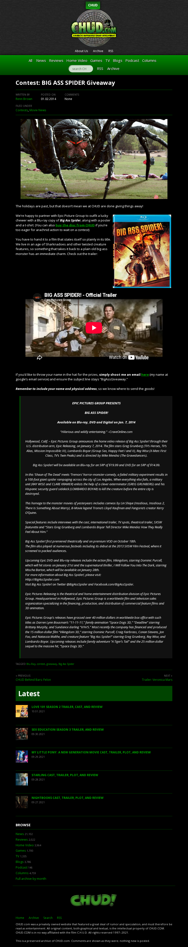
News (41, 60)
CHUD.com (94, 901)
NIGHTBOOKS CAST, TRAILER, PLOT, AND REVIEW (68, 798)
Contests (22, 110)
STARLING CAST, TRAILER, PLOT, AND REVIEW (65, 775)
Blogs (117, 60)
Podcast (132, 60)
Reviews (56, 60)
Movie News (37, 110)
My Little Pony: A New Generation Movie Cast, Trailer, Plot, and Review (91, 752)
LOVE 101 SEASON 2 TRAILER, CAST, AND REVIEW (67, 707)
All (30, 60)
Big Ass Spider (66, 664)
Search (48, 918)
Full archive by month (31, 879)
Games (96, 60)
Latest (29, 693)
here (145, 374)
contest (41, 664)
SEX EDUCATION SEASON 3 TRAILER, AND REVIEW (68, 729)
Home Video (76, 60)
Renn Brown (24, 99)
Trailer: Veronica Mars (157, 680)
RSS (110, 51)
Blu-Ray (30, 664)
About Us (81, 51)
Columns (149, 60)
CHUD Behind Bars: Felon (33, 680)
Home (20, 918)
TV (107, 60)
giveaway (52, 664)
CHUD (93, 5)
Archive (98, 51)
